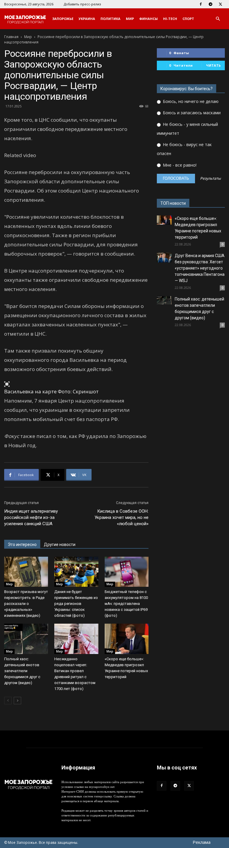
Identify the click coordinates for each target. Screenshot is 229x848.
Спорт (188, 18)
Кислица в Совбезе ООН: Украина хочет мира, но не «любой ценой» (121, 517)
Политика (110, 18)
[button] (218, 19)
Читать (213, 65)
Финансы (148, 18)
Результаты (210, 179)
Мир (130, 18)
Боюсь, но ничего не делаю (190, 101)
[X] (220, 4)
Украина (87, 18)
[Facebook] (200, 4)
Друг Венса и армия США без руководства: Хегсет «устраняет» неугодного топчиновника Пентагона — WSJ (200, 268)
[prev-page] (8, 700)
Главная (11, 36)
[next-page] (17, 700)
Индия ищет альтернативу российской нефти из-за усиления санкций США (31, 517)
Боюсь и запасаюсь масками (191, 112)
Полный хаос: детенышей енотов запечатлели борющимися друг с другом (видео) (22, 671)
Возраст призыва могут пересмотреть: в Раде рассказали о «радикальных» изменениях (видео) (26, 603)
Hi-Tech (170, 18)
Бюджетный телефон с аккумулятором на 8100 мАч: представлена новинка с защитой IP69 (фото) (126, 603)
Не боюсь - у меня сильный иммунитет (187, 128)
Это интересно (22, 544)
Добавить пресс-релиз (82, 4)
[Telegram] (210, 4)
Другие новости (59, 544)
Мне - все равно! (179, 165)
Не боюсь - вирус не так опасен (184, 149)
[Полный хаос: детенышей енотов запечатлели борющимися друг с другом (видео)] (26, 639)
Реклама (202, 842)
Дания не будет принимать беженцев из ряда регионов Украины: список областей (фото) (76, 603)
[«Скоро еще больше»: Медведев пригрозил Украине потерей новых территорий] (126, 639)
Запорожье (62, 18)
